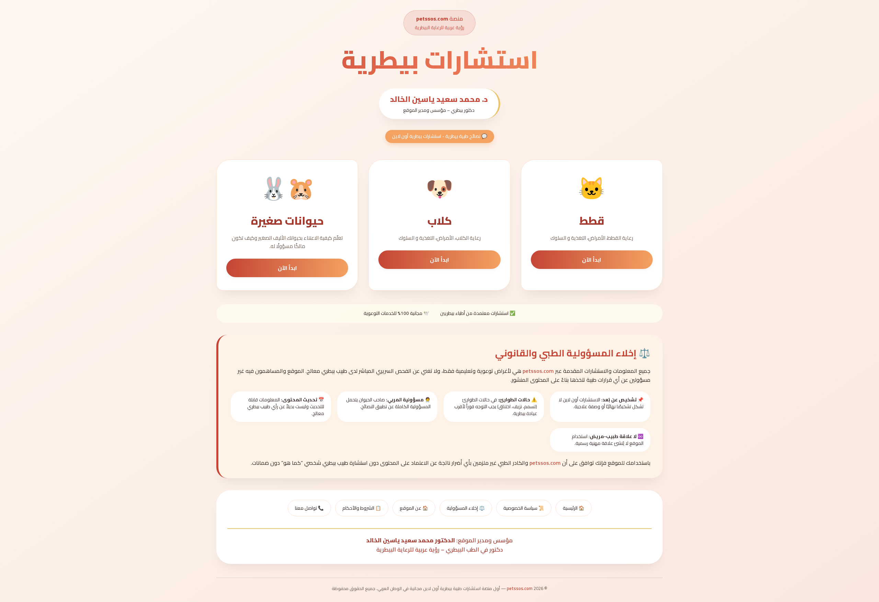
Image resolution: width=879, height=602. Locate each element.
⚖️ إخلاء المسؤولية (466, 508)
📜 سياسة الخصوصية (523, 508)
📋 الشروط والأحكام (361, 508)
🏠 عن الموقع (414, 508)
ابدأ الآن (591, 260)
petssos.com (432, 18)
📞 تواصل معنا (309, 508)
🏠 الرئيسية (573, 508)
